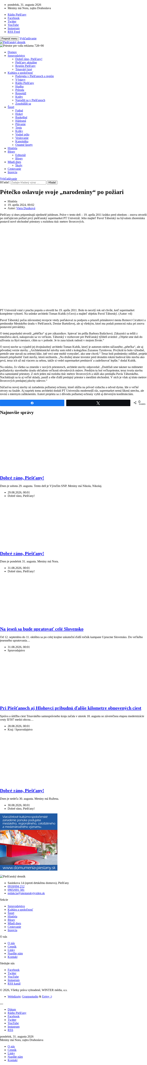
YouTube (13, 976)
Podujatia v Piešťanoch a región (34, 76)
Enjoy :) (47, 996)
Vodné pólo (22, 134)
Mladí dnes (14, 162)
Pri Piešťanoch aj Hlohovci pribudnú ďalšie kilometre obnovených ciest (70, 708)
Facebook (14, 969)
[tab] (12, 1009)
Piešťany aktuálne (26, 62)
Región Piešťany (25, 65)
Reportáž (20, 93)
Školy (18, 165)
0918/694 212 (16, 886)
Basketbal (21, 117)
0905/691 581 (16, 889)
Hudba (19, 86)
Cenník (12, 946)
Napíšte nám (15, 953)
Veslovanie (22, 138)
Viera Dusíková (25, 208)
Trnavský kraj (23, 69)
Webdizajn (14, 996)
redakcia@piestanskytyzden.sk (26, 893)
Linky (11, 950)
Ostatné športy (24, 144)
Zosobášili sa (23, 103)
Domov (12, 52)
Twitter (12, 973)
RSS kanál (14, 983)
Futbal (19, 110)
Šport (11, 107)
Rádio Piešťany (24, 83)
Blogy (11, 151)
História (12, 148)
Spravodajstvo (16, 55)
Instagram (14, 980)
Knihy (19, 96)
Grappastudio (30, 996)
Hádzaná (20, 120)
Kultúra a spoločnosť (20, 72)
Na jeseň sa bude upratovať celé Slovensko (41, 628)
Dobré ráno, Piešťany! (28, 59)
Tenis (18, 127)
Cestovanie (14, 168)
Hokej (19, 113)
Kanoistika (21, 141)
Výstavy (20, 79)
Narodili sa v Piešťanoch (30, 100)
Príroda (19, 89)
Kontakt (12, 956)
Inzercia (12, 172)
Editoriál (20, 155)
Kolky (19, 131)
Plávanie (20, 124)
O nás (11, 943)
